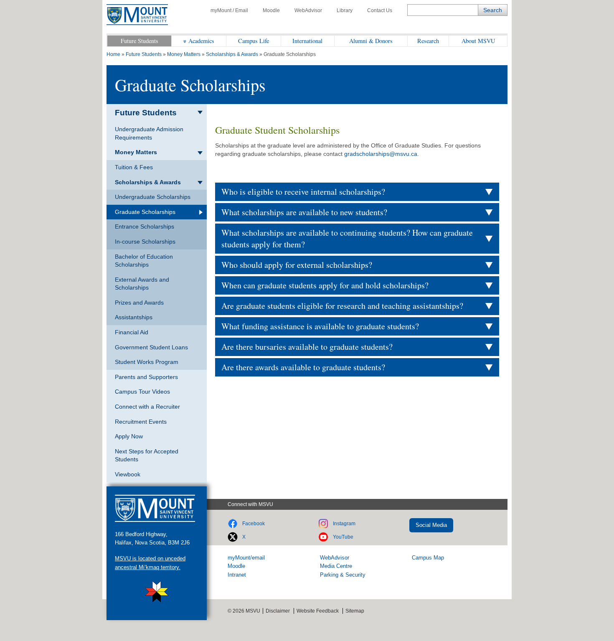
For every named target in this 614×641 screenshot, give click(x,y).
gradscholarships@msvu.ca (380, 153)
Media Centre (336, 566)
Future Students (139, 41)
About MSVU (478, 41)
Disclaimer (278, 611)
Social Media (431, 525)
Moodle (271, 10)
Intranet (237, 575)
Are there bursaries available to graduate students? (307, 346)
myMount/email (246, 558)
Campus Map (428, 558)
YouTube (343, 537)
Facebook (253, 524)
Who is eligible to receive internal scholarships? (303, 191)
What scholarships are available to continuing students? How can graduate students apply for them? (347, 238)
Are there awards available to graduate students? (303, 367)
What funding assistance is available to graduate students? (320, 326)
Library (345, 10)
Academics (201, 41)
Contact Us (379, 10)
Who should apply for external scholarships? (296, 264)
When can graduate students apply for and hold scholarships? (325, 285)
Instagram (344, 524)
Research (428, 41)
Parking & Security (342, 575)
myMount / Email (229, 10)
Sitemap (354, 611)
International (307, 41)
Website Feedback (318, 611)
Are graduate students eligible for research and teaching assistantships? (342, 305)
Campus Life (253, 41)
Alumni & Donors (371, 41)
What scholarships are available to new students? (304, 212)
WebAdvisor (308, 10)
